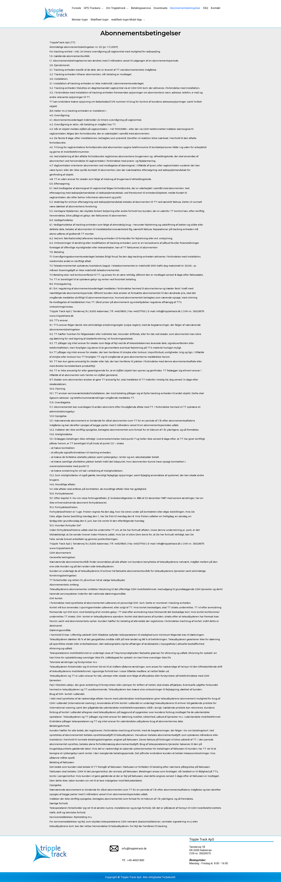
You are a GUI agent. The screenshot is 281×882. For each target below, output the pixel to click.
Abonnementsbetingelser (185, 8)
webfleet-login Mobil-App (126, 19)
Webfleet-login (99, 19)
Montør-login (80, 19)
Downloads (160, 8)
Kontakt (215, 8)
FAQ (205, 8)
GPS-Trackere (92, 8)
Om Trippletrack (115, 8)
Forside (76, 8)
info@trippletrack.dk (134, 848)
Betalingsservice (141, 8)
